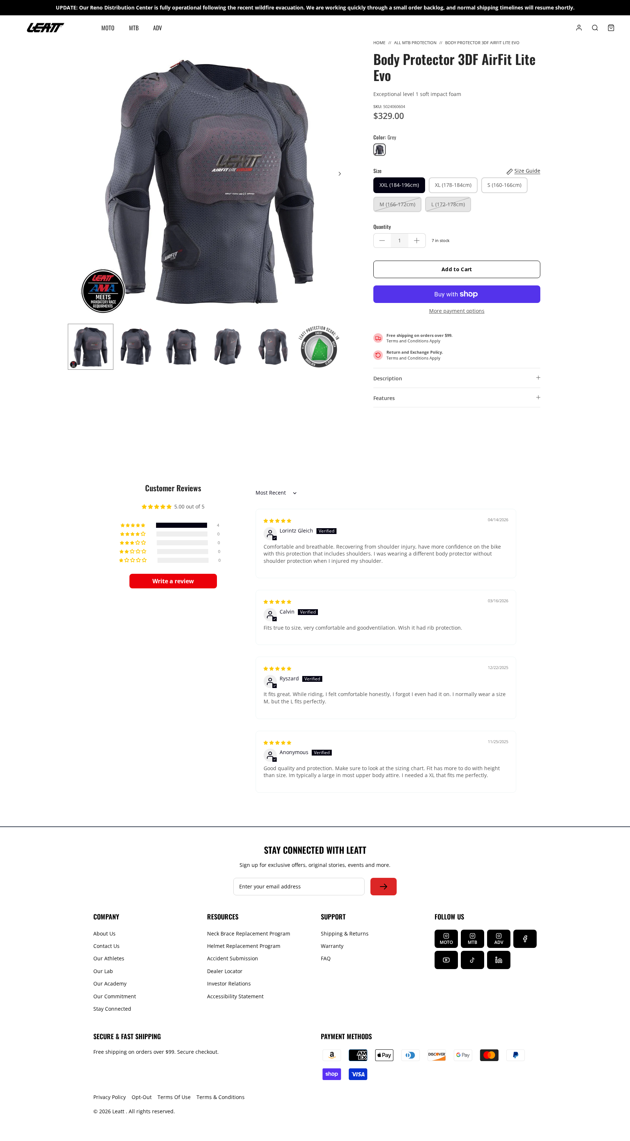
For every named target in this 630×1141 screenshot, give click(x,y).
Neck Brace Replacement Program (248, 933)
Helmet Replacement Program (243, 945)
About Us (104, 933)
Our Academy (110, 983)
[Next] (340, 174)
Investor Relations (229, 983)
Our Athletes (108, 958)
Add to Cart (457, 269)
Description (387, 378)
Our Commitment (114, 996)
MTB (134, 27)
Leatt (119, 1111)
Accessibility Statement (235, 996)
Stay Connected (112, 1008)
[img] (277, 520)
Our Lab (103, 971)
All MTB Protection (415, 42)
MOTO (107, 27)
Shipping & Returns (345, 933)
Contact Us (106, 945)
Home (379, 42)
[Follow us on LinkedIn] (498, 960)
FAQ (326, 958)
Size (377, 170)
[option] (209, 182)
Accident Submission (232, 958)
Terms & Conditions (221, 1097)
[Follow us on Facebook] (525, 939)
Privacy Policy (109, 1097)
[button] (133, 525)
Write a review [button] (173, 581)
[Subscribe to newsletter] (383, 886)
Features (384, 398)
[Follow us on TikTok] (472, 960)
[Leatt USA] (45, 28)
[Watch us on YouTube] (446, 960)
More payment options (457, 311)
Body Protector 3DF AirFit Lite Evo (482, 42)
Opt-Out (142, 1097)
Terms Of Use (174, 1097)
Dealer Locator (224, 971)
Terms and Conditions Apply (413, 340)
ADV (157, 27)
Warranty (332, 945)
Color (384, 137)
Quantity (382, 226)
